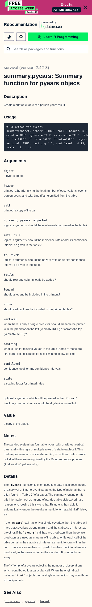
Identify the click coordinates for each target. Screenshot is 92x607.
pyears (30, 601)
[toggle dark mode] (9, 36)
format (45, 601)
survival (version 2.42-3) (26, 67)
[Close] (85, 7)
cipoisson (12, 601)
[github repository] (21, 36)
